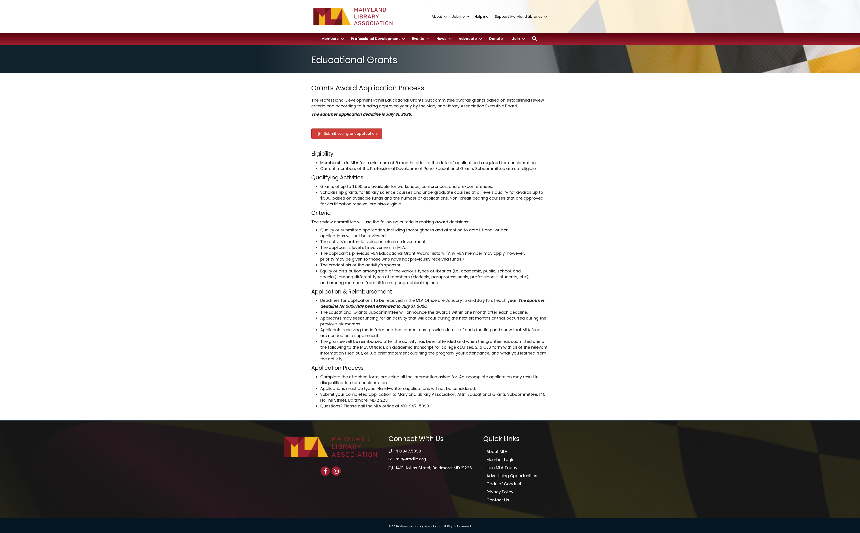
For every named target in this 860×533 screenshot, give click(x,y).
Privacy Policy (499, 492)
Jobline (458, 16)
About (437, 16)
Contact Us (497, 500)
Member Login (500, 459)
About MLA (496, 451)
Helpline (481, 16)
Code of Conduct (503, 484)
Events (418, 38)
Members (330, 38)
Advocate (468, 38)
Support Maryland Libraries (518, 16)
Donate (496, 38)
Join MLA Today (501, 467)
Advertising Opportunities (511, 476)
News (441, 38)
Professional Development (375, 38)
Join (516, 38)
